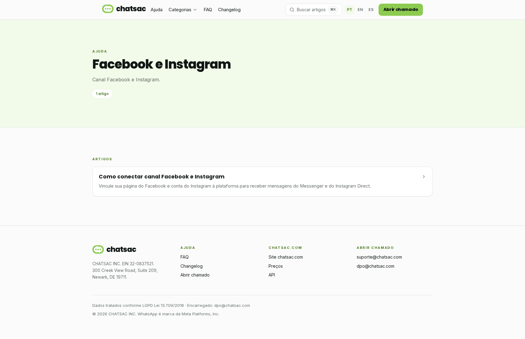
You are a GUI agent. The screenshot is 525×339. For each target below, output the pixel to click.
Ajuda (157, 9)
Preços (276, 266)
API (272, 274)
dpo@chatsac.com (375, 266)
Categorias (180, 9)
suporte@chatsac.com (379, 256)
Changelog (229, 9)
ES (371, 9)
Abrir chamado (400, 9)
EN (360, 9)
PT (349, 9)
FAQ (208, 9)
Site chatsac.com (286, 256)
